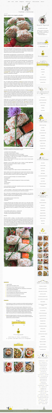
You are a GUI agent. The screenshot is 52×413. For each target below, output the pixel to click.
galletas (43, 386)
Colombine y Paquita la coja (42, 296)
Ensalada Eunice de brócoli (19, 358)
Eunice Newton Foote (43, 132)
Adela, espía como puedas (43, 291)
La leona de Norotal (43, 102)
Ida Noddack (43, 135)
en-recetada (42, 383)
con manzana (43, 376)
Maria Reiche (43, 105)
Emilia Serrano (43, 97)
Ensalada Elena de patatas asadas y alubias (32, 372)
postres (46, 399)
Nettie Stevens (43, 148)
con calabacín (42, 368)
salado (46, 402)
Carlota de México (43, 77)
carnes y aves (42, 365)
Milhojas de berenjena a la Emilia (9, 358)
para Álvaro (41, 394)
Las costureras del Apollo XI (42, 175)
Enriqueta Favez (42, 207)
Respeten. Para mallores (43, 346)
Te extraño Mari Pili (43, 349)
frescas (47, 385)
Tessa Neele (43, 110)
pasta (47, 394)
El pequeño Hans (42, 320)
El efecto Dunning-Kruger (43, 313)
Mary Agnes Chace (43, 145)
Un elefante (43, 71)
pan (46, 391)
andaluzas (41, 360)
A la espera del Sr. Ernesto (43, 288)
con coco (42, 371)
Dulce (13, 1)
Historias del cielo (43, 331)
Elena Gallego (43, 130)
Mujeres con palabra (43, 341)
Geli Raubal (43, 170)
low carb (40, 391)
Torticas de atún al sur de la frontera (10, 372)
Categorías (21, 1)
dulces (42, 382)
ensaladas (40, 385)
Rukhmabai (43, 69)
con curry (40, 374)
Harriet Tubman (42, 210)
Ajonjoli (20, 81)
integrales (43, 388)
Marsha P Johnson (43, 218)
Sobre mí (42, 1)
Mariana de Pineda (43, 215)
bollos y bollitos (42, 363)
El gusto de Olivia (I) (43, 315)
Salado (16, 1)
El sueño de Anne (43, 323)
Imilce (43, 74)
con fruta (46, 374)
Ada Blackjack (43, 200)
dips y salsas (42, 380)
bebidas (43, 362)
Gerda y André (43, 328)
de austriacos (42, 377)
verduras (43, 403)
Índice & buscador (35, 1)
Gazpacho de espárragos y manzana (31, 358)
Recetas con (28, 1)
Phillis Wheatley (42, 186)
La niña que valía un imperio (42, 333)
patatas (40, 399)
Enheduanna (43, 205)
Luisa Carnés (43, 181)
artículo (32, 69)
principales (43, 400)
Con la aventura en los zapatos (43, 299)
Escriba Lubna (43, 168)
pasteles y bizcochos (42, 397)
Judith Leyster (43, 173)
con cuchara (42, 373)
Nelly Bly (42, 107)
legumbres (43, 389)
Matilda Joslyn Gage (43, 125)
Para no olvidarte (42, 344)
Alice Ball (42, 127)
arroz (47, 360)
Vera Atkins (43, 223)
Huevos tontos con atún (19, 372)
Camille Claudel (42, 165)
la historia (14, 101)
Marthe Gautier (43, 143)
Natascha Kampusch (43, 183)
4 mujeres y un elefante (43, 286)
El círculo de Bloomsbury (43, 307)
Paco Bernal (26, 101)
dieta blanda (42, 379)
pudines (40, 402)
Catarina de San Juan (42, 79)
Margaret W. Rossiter (43, 140)
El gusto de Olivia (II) (43, 318)
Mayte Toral (43, 220)
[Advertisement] (18, 274)
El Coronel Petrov (42, 310)
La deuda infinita (42, 82)
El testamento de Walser (43, 326)
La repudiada (43, 336)
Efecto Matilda (43, 301)
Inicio (9, 1)
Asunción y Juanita (43, 293)
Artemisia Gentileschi (42, 202)
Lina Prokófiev (43, 178)
